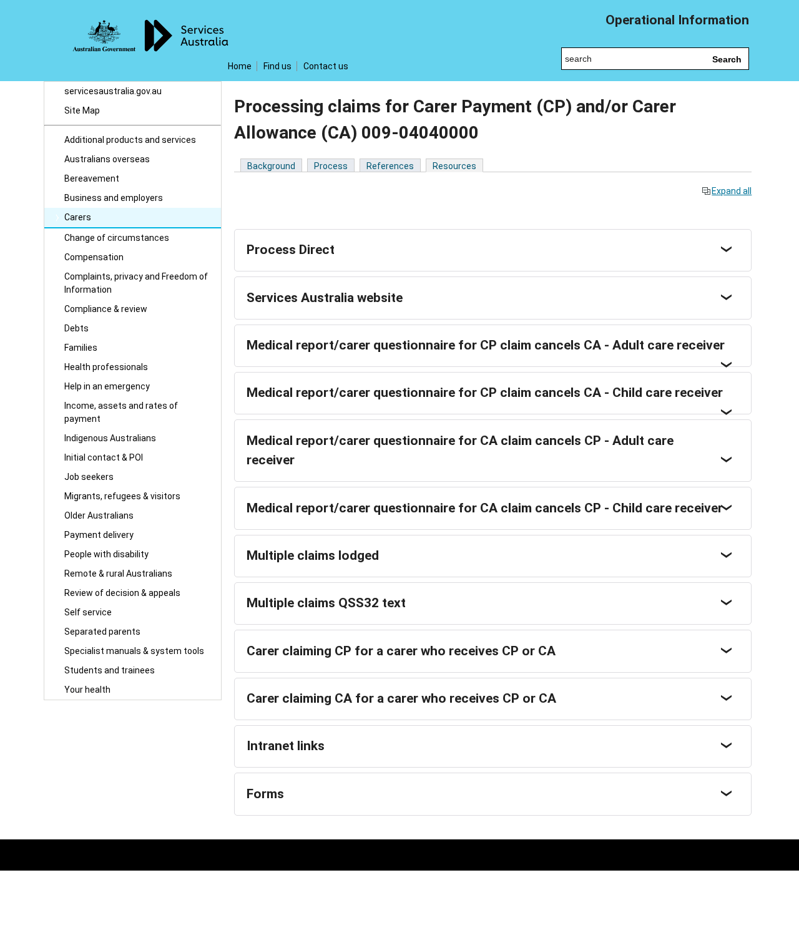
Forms (265, 793)
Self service (88, 612)
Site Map (82, 110)
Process (331, 166)
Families (80, 348)
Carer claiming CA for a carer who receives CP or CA (401, 698)
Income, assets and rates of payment (121, 412)
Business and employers (113, 198)
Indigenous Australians (110, 438)
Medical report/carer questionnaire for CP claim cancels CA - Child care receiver (485, 392)
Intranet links (286, 745)
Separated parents (102, 632)
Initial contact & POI (103, 457)
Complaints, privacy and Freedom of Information (136, 283)
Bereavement (91, 178)
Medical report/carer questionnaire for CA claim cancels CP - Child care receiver (485, 508)
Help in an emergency (107, 386)
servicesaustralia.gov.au (113, 91)
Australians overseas (107, 159)
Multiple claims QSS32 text (326, 602)
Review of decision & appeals (122, 593)
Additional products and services (130, 140)
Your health (87, 690)
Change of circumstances (116, 238)
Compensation (94, 257)
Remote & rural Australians (118, 574)
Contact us (325, 66)
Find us (277, 66)
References (390, 166)
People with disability (106, 554)
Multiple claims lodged (313, 555)
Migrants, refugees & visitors (122, 496)
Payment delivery (99, 535)
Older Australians (99, 515)
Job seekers (89, 477)
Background (271, 166)
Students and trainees (109, 670)
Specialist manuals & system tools (134, 651)
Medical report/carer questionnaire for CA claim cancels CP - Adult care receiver (460, 450)
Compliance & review (105, 309)
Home (240, 66)
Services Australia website (325, 297)
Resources (454, 166)
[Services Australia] (133, 40)
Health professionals (106, 367)
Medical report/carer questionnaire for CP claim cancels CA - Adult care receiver (486, 345)
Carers (77, 217)
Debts (76, 328)
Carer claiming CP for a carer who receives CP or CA (401, 650)
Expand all (732, 191)
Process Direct (291, 249)
